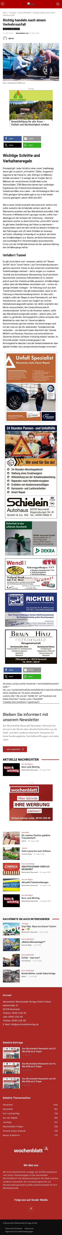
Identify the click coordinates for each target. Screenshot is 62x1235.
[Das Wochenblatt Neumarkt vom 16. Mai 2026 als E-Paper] (11, 1068)
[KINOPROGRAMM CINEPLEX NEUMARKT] (11, 869)
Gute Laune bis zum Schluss (36, 851)
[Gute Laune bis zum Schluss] (11, 853)
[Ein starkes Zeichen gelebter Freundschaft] (11, 838)
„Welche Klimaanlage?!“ (33, 942)
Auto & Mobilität (24, 12)
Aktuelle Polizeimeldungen (35, 882)
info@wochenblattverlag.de (24, 1024)
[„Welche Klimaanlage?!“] (11, 944)
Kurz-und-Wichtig (31, 767)
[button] (13, 138)
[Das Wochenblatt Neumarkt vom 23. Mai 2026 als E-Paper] (11, 1052)
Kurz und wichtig (28, 863)
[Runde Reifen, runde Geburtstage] (11, 976)
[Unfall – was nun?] (11, 960)
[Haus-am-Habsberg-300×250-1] (31, 108)
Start (5, 12)
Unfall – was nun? (30, 957)
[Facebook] (31, 1208)
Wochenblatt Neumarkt (30, 770)
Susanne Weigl (27, 854)
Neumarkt (25, 832)
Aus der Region (27, 764)
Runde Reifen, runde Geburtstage (38, 973)
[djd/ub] (5, 38)
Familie (24, 848)
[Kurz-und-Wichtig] (11, 769)
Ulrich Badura (26, 961)
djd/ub (11, 38)
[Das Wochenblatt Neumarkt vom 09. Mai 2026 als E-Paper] (11, 1083)
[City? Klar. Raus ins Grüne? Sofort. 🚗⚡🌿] (11, 929)
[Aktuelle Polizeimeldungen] (11, 885)
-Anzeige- (12, 12)
